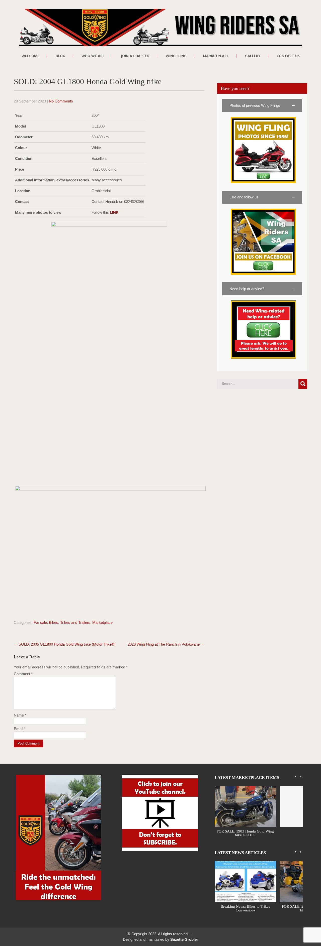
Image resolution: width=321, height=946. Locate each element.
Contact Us (288, 56)
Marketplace (102, 622)
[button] (262, 105)
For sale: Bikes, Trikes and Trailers (62, 622)
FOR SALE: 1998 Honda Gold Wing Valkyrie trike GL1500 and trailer (247, 908)
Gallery (252, 56)
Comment (23, 674)
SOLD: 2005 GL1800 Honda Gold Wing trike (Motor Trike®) (65, 644)
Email (20, 729)
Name (20, 715)
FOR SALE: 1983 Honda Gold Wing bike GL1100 (245, 833)
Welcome (30, 56)
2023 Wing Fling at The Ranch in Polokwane (166, 644)
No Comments (61, 101)
